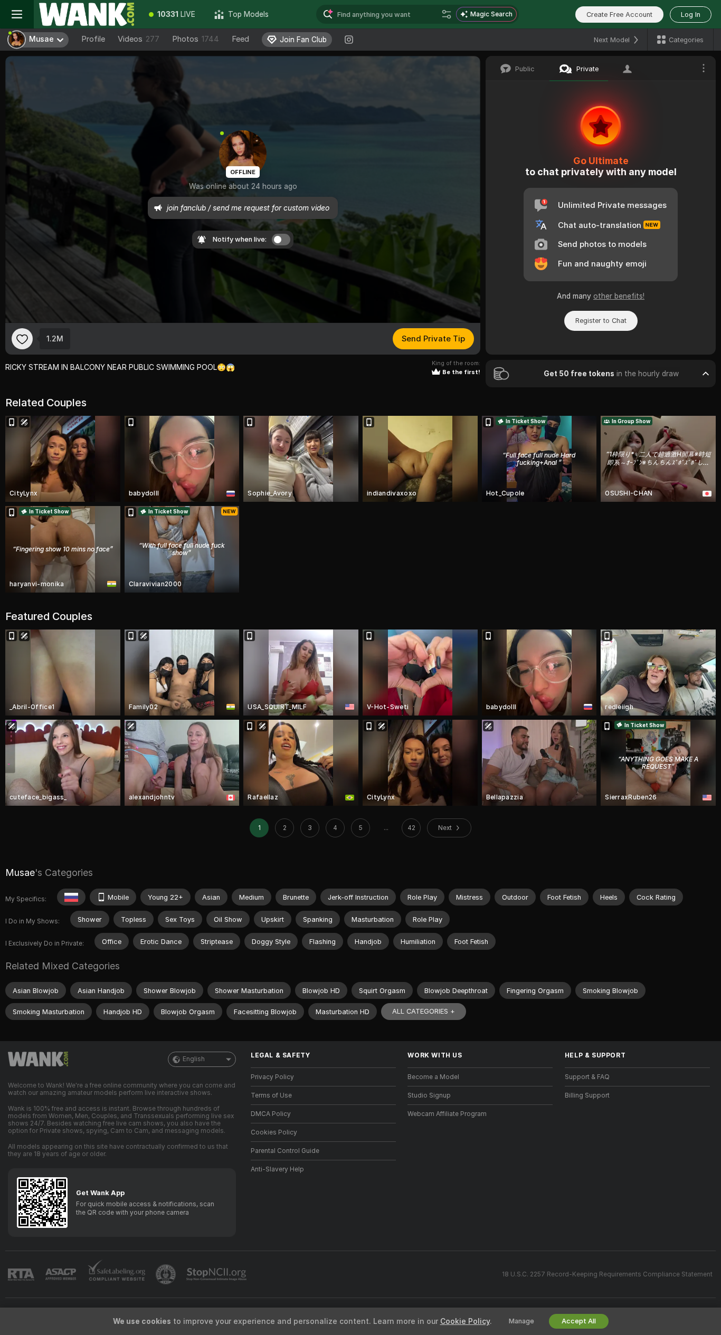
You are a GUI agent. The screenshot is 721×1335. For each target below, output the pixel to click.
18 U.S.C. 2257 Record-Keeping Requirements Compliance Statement (607, 1274)
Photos (195, 39)
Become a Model (433, 1077)
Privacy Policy (272, 1077)
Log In (690, 14)
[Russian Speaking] (71, 897)
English (194, 1059)
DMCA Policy (271, 1114)
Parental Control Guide (285, 1151)
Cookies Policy (274, 1132)
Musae (20, 872)
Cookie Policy (465, 1321)
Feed (240, 39)
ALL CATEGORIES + (423, 1011)
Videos (138, 39)
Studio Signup (429, 1095)
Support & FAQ (587, 1077)
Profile (93, 39)
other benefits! (618, 296)
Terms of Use (271, 1095)
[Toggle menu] (17, 14)
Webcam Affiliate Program (447, 1114)
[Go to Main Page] (86, 14)
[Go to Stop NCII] (217, 1274)
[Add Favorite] (22, 338)
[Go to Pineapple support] (167, 1274)
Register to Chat (601, 321)
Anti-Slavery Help (277, 1169)
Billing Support (587, 1095)
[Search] (446, 14)
